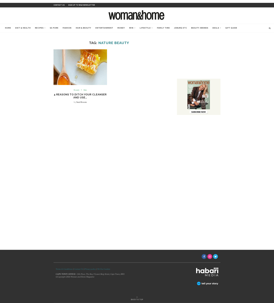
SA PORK (54, 28)
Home (8, 28)
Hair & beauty (83, 28)
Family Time (163, 28)
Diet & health (23, 28)
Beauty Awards (199, 28)
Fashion (67, 28)
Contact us (59, 5)
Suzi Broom (81, 102)
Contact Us (79, 269)
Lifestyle (145, 28)
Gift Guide (231, 28)
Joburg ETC (180, 28)
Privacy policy (90, 269)
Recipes (39, 28)
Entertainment (104, 28)
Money (121, 28)
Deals (215, 28)
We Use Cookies (103, 269)
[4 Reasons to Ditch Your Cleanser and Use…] (80, 67)
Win (131, 28)
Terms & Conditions (64, 269)
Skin (85, 90)
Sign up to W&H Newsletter (81, 5)
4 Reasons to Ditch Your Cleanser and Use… (80, 96)
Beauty (76, 90)
